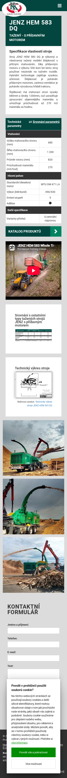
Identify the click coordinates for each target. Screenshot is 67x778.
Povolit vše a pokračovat (33, 752)
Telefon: (12, 638)
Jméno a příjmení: (18, 624)
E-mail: (11, 652)
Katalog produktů (24, 231)
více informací (19, 742)
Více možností (33, 763)
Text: (10, 665)
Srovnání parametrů (46, 122)
